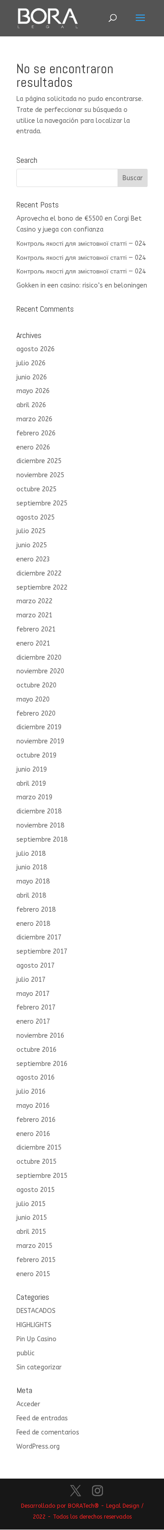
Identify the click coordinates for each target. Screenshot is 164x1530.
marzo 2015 (34, 1246)
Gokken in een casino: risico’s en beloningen (81, 285)
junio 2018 (31, 867)
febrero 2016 (36, 1120)
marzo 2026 (34, 419)
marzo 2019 (34, 797)
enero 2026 (33, 447)
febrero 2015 (36, 1260)
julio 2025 (31, 531)
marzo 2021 (34, 615)
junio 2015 (31, 1218)
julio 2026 (31, 363)
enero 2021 (33, 643)
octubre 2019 (36, 755)
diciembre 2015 (39, 1147)
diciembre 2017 (39, 937)
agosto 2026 (35, 349)
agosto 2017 (35, 966)
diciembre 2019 (39, 727)
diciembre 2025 (39, 461)
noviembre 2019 (40, 741)
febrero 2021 (36, 629)
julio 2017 (31, 980)
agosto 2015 (35, 1190)
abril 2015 (31, 1232)
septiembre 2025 (41, 503)
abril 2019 (31, 784)
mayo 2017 (33, 994)
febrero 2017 (36, 1007)
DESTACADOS (36, 1311)
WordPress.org (38, 1446)
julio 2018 (31, 854)
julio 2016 (31, 1092)
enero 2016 (33, 1134)
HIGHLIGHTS (33, 1325)
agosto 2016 (35, 1077)
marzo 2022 (34, 601)
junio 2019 (31, 769)
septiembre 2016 (41, 1064)
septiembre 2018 (41, 839)
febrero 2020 (36, 713)
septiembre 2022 (41, 587)
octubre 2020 (36, 685)
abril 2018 (31, 895)
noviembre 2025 (40, 475)
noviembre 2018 (40, 825)
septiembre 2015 (41, 1176)
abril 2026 (31, 405)
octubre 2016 (36, 1050)
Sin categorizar (39, 1367)
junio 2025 (31, 545)
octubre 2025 (36, 489)
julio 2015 (31, 1204)
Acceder (28, 1404)
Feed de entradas (42, 1418)
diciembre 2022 (39, 573)
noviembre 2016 (40, 1036)
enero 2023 (33, 559)
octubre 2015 (36, 1162)
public (25, 1353)
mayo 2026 (33, 391)
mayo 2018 (33, 881)
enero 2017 (33, 1021)
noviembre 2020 (40, 671)
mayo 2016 (33, 1106)
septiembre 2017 (41, 951)
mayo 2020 (33, 699)
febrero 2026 (36, 433)
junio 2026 (31, 377)
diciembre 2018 (39, 811)
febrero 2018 (36, 910)
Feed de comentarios (47, 1432)
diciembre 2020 (39, 657)
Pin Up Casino (36, 1339)
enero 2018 (33, 924)
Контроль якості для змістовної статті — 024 (81, 243)
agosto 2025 (35, 517)
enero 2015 (33, 1274)
